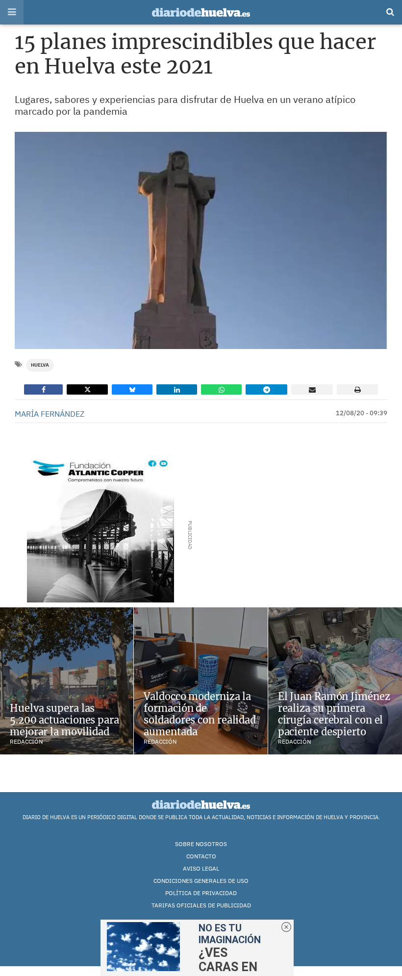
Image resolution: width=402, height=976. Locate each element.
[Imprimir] (357, 389)
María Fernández (49, 414)
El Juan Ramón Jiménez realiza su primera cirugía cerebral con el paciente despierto (334, 714)
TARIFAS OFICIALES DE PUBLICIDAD (201, 905)
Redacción (26, 741)
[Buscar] (390, 12)
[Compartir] (43, 389)
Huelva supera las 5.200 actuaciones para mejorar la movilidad (64, 720)
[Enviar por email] (312, 389)
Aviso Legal (201, 868)
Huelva (40, 365)
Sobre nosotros (201, 844)
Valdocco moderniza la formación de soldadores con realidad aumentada (200, 714)
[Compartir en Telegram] (266, 389)
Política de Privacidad (201, 893)
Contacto (201, 856)
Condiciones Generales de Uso (201, 880)
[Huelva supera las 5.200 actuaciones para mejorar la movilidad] (66, 680)
